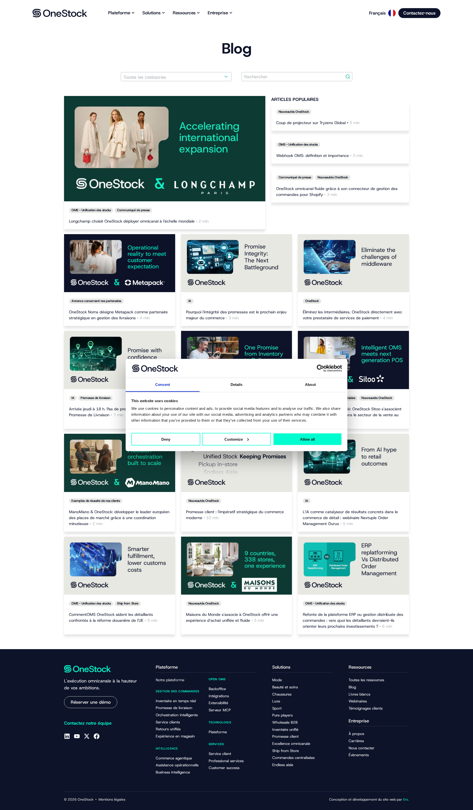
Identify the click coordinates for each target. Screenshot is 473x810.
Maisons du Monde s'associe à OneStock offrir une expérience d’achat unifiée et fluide (232, 617)
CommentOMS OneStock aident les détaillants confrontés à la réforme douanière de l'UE (113, 617)
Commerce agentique (174, 758)
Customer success (224, 767)
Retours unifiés (168, 729)
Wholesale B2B (285, 722)
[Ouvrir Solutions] (163, 13)
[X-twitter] (87, 736)
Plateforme (218, 732)
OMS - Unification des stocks (91, 210)
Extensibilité (218, 702)
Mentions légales (112, 799)
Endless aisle (282, 764)
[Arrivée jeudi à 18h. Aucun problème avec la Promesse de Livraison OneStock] (119, 360)
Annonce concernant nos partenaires (96, 301)
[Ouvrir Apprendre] (198, 13)
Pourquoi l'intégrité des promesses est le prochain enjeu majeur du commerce (236, 314)
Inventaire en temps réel (176, 700)
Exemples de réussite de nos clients (95, 501)
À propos (356, 733)
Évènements (359, 755)
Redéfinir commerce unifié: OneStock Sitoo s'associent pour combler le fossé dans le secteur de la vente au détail (352, 414)
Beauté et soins (285, 687)
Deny (165, 439)
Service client (220, 753)
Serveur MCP (220, 710)
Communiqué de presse (133, 210)
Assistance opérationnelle (177, 765)
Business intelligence (173, 772)
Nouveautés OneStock (294, 112)
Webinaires (358, 701)
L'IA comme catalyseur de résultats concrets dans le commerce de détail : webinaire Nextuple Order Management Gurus (350, 517)
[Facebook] (97, 736)
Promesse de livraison (95, 398)
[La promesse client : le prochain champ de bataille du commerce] (236, 263)
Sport (277, 708)
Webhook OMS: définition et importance (319, 155)
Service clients (168, 722)
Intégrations (219, 696)
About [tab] (310, 384)
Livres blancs (359, 694)
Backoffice (217, 688)
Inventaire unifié (285, 729)
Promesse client (285, 736)
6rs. (406, 799)
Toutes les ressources (366, 680)
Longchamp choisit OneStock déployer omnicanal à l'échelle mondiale (139, 221)
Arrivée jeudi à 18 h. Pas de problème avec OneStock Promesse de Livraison (117, 411)
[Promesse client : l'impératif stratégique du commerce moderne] (236, 463)
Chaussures (281, 694)
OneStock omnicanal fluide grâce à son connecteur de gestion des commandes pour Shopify (337, 191)
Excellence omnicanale (291, 743)
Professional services (226, 760)
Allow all (307, 439)
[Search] (348, 77)
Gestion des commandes (177, 691)
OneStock (312, 301)
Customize (233, 439)
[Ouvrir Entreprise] (230, 13)
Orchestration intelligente (177, 715)
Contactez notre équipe (88, 723)
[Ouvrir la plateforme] (133, 13)
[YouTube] (77, 736)
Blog (352, 687)
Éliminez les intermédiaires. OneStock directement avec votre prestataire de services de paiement (352, 314)
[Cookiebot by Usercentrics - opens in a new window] (320, 368)
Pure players (282, 715)
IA (189, 301)
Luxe (276, 701)
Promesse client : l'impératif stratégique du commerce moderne (235, 514)
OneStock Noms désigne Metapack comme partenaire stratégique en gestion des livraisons (118, 314)
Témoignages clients (366, 708)
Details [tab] (237, 384)
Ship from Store (127, 603)
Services (216, 744)
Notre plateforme (170, 680)
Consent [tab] (162, 384)
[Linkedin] (67, 736)
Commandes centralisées (293, 757)
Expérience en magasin (175, 736)
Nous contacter (361, 748)
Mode (277, 680)
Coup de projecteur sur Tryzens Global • (318, 122)
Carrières (356, 740)
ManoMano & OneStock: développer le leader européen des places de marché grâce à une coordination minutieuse (119, 517)
